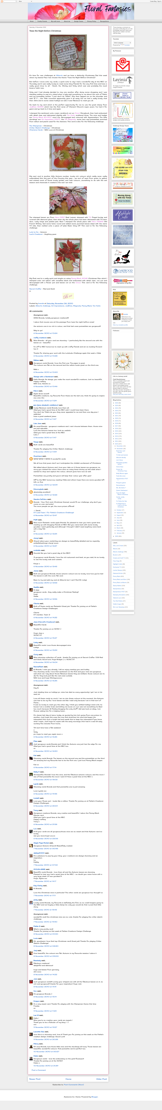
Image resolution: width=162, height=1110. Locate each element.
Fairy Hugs (116, 561)
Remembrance (120, 485)
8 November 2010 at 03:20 (46, 946)
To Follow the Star (121, 501)
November (120, 448)
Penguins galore (121, 482)
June (118, 520)
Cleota (36, 603)
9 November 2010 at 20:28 (46, 1039)
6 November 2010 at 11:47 (45, 437)
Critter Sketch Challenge (39, 128)
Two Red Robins (118, 601)
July (118, 517)
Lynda (36, 784)
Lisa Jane (37, 423)
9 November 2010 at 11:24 (45, 1011)
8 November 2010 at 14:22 (45, 974)
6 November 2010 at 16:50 (45, 751)
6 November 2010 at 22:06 (46, 838)
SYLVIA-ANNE (39, 869)
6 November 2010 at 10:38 (45, 356)
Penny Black (87, 306)
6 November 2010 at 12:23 (45, 495)
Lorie (36, 938)
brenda (125, 314)
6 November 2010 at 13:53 (45, 583)
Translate (127, 45)
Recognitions (104, 21)
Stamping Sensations (119, 594)
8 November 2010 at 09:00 (46, 956)
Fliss (35, 741)
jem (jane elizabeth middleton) (46, 405)
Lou (35, 829)
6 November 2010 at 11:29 (45, 401)
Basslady (37, 960)
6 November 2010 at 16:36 (45, 737)
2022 (116, 413)
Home (32, 21)
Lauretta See (39, 1032)
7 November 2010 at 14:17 (45, 881)
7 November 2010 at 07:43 (46, 865)
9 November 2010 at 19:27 (45, 1027)
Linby (36, 642)
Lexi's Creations (35, 234)
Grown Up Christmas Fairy (121, 470)
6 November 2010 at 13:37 (45, 546)
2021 (116, 415)
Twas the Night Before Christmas (122, 493)
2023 (116, 410)
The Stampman (35, 126)
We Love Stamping (118, 607)
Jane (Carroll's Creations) (44, 622)
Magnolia (77, 306)
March (119, 528)
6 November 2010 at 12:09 (45, 485)
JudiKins (68, 306)
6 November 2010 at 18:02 (45, 780)
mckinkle (37, 550)
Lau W (36, 1015)
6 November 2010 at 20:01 (46, 806)
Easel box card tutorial (120, 451)
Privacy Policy (91, 21)
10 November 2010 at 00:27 (46, 1052)
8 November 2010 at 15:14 (45, 997)
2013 (116, 436)
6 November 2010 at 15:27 (45, 638)
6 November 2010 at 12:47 (45, 515)
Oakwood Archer (118, 573)
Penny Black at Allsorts (119, 582)
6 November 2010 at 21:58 (45, 824)
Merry (36, 1044)
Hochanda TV (117, 567)
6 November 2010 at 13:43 (45, 566)
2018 (116, 423)
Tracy (36, 810)
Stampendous (117, 588)
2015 (116, 431)
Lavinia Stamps (117, 570)
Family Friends (42, 21)
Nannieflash (38, 667)
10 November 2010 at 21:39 (46, 1066)
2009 (116, 536)
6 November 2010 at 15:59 (45, 650)
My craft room (55, 21)
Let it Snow (119, 460)
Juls (35, 979)
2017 (116, 426)
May (118, 523)
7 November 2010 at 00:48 (46, 849)
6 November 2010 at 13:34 (45, 534)
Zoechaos (38, 456)
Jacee (36, 571)
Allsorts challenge (43, 306)
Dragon (37, 1001)
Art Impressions (57, 306)
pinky (36, 900)
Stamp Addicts (117, 585)
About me (67, 21)
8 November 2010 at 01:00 (46, 934)
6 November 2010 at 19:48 (45, 794)
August (119, 515)
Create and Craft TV (119, 558)
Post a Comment (39, 1070)
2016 (116, 428)
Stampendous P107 (119, 591)
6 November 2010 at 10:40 (46, 372)
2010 (116, 444)
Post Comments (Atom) (74, 1085)
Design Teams (78, 21)
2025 (116, 405)
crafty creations (40, 338)
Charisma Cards (36, 130)
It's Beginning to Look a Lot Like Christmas (121, 505)
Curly (36, 654)
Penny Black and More (119, 579)
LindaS (36, 798)
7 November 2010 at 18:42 (45, 910)
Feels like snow (120, 476)
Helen (36, 1056)
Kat (35, 755)
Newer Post (34, 1079)
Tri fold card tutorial (122, 455)
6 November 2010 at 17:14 (45, 767)
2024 (116, 408)
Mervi (36, 391)
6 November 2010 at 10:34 (45, 333)
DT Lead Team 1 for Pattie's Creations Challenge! (54, 512)
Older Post (101, 1079)
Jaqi (35, 950)
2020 (116, 418)
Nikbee (36, 360)
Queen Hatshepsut (121, 490)
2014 (116, 433)
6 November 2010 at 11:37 (45, 419)
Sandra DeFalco (40, 499)
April (118, 525)
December (120, 446)
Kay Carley (38, 886)
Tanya (36, 442)
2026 (116, 403)
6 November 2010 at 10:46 (45, 386)
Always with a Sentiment (44, 377)
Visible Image (117, 604)
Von (35, 991)
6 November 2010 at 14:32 (45, 617)
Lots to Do (34, 232)
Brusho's (115, 555)
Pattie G (37, 926)
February (119, 530)
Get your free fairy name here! (122, 394)
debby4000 (39, 853)
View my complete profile (120, 325)
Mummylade (39, 489)
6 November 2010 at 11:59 (45, 452)
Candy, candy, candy (120, 497)
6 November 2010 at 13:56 (45, 599)
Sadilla (36, 587)
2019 (116, 421)
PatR (36, 520)
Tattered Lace (117, 598)
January (119, 533)
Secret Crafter (35, 289)
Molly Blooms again (122, 473)
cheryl (36, 538)
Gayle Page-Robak (41, 843)
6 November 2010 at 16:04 (45, 662)
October (119, 510)
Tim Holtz (96, 306)
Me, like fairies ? (121, 487)
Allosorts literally (121, 457)
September (120, 512)
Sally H (37, 772)
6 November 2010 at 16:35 (45, 681)
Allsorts (59, 75)
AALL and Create (118, 545)
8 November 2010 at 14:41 (45, 987)
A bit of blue (119, 467)
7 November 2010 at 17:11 (45, 895)
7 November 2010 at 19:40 (45, 922)
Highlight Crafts (117, 564)
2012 (116, 438)
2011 (116, 441)
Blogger (95, 1097)
